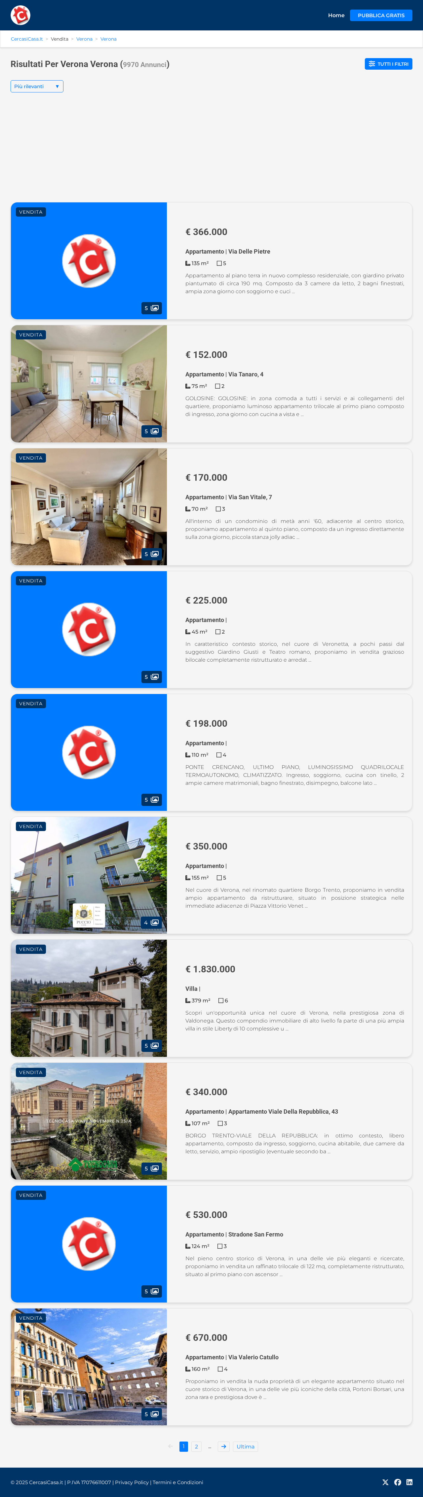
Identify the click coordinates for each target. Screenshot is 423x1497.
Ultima (245, 1447)
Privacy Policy (133, 1482)
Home (336, 15)
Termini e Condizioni (178, 1482)
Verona (84, 39)
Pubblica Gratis (381, 15)
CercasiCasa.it (27, 39)
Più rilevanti (37, 86)
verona (108, 39)
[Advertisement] (211, 152)
